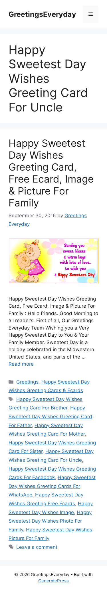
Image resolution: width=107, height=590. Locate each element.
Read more (21, 364)
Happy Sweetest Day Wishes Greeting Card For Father (50, 416)
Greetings (27, 382)
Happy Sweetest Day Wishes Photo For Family (50, 521)
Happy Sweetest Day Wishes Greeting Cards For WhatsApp (52, 486)
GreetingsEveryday (42, 14)
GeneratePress (53, 580)
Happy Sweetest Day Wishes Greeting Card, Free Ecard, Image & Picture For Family (51, 173)
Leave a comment (36, 547)
